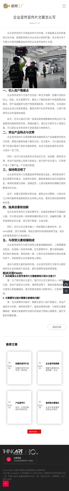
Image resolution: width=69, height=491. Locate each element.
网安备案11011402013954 (32, 473)
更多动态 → (34, 431)
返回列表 (56, 326)
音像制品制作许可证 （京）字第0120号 (34, 476)
